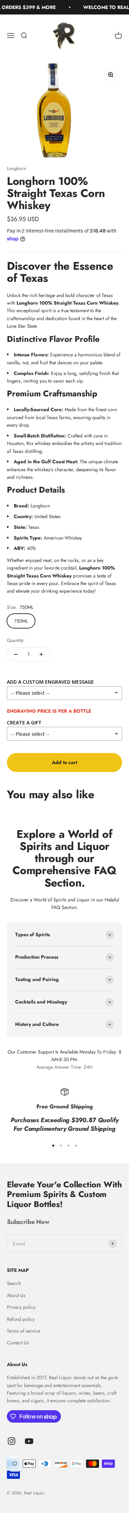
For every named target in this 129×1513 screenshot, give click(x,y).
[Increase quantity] (41, 654)
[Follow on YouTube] (29, 1441)
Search (14, 1283)
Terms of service (23, 1330)
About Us (16, 1295)
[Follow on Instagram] (11, 1441)
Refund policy (21, 1319)
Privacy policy (21, 1307)
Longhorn (16, 168)
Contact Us (18, 1342)
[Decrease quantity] (15, 654)
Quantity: (16, 640)
